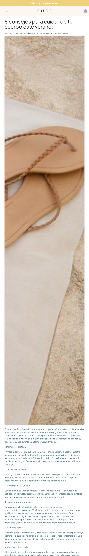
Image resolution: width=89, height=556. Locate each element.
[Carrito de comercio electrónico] (85, 11)
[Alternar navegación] (8, 11)
